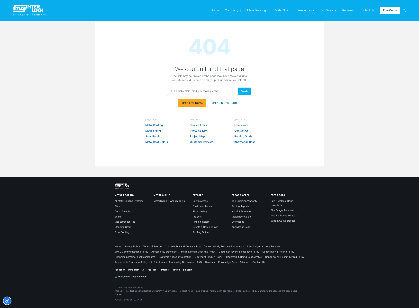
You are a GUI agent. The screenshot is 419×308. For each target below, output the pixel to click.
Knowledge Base (244, 142)
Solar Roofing (153, 136)
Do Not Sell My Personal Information (224, 246)
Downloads (238, 221)
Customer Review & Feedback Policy (239, 251)
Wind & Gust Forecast (283, 220)
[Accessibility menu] (7, 301)
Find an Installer (201, 221)
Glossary (210, 262)
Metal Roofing (154, 125)
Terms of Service (152, 246)
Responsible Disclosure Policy (131, 262)
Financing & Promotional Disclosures (135, 256)
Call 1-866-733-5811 (224, 103)
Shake (118, 216)
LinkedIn (187, 269)
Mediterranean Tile (125, 221)
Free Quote (390, 10)
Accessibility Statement (164, 251)
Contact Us (241, 130)
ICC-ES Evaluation (242, 211)
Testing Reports (240, 206)
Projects (197, 216)
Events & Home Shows (205, 227)
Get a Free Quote (192, 103)
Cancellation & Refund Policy (278, 251)
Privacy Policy (132, 246)
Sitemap (244, 262)
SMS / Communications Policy (131, 251)
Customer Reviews (201, 142)
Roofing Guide (243, 136)
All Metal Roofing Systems (129, 200)
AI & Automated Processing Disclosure (172, 262)
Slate (117, 206)
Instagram (133, 269)
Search (244, 91)
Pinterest (164, 269)
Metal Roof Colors (156, 142)
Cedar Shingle (122, 211)
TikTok (176, 269)
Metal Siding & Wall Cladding (169, 200)
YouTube (151, 269)
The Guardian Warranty (244, 200)
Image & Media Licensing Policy (198, 251)
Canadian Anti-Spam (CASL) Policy (284, 256)
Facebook (120, 269)
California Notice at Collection (175, 256)
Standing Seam (123, 227)
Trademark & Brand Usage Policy (244, 256)
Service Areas (198, 125)
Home (118, 246)
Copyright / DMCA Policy (208, 256)
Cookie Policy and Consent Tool (182, 246)
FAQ (199, 262)
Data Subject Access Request (263, 246)
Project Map (197, 136)
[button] (404, 10)
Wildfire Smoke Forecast (284, 215)
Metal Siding (153, 130)
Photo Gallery (198, 130)
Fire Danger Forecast (282, 210)
